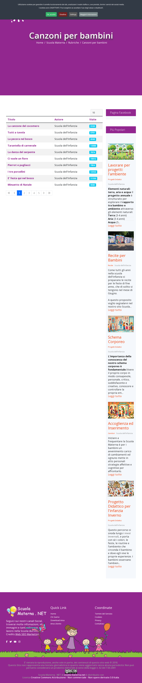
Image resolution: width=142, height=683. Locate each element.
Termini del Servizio (103, 613)
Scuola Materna (55, 42)
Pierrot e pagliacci (19, 165)
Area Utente (55, 623)
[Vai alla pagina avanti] (43, 193)
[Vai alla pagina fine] (49, 193)
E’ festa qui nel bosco (21, 178)
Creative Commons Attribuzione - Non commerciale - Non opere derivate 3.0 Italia (75, 677)
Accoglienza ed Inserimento (120, 425)
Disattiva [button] (63, 14)
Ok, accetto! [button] (51, 14)
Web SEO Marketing (27, 634)
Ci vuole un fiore (18, 158)
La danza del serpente (21, 152)
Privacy (98, 620)
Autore (58, 119)
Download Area (57, 620)
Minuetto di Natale (20, 184)
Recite (110, 265)
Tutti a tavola (16, 132)
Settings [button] (73, 14)
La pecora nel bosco (20, 139)
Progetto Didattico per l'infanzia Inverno (119, 508)
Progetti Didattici (115, 179)
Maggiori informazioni (88, 14)
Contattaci (99, 623)
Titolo (11, 119)
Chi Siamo (54, 617)
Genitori (111, 433)
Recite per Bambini (117, 257)
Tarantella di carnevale (22, 145)
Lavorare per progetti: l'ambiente (119, 170)
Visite (92, 119)
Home (39, 42)
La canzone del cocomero (23, 126)
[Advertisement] (71, 65)
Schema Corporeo (116, 339)
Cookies (98, 617)
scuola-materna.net (74, 674)
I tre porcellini (16, 171)
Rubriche (73, 42)
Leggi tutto (115, 225)
